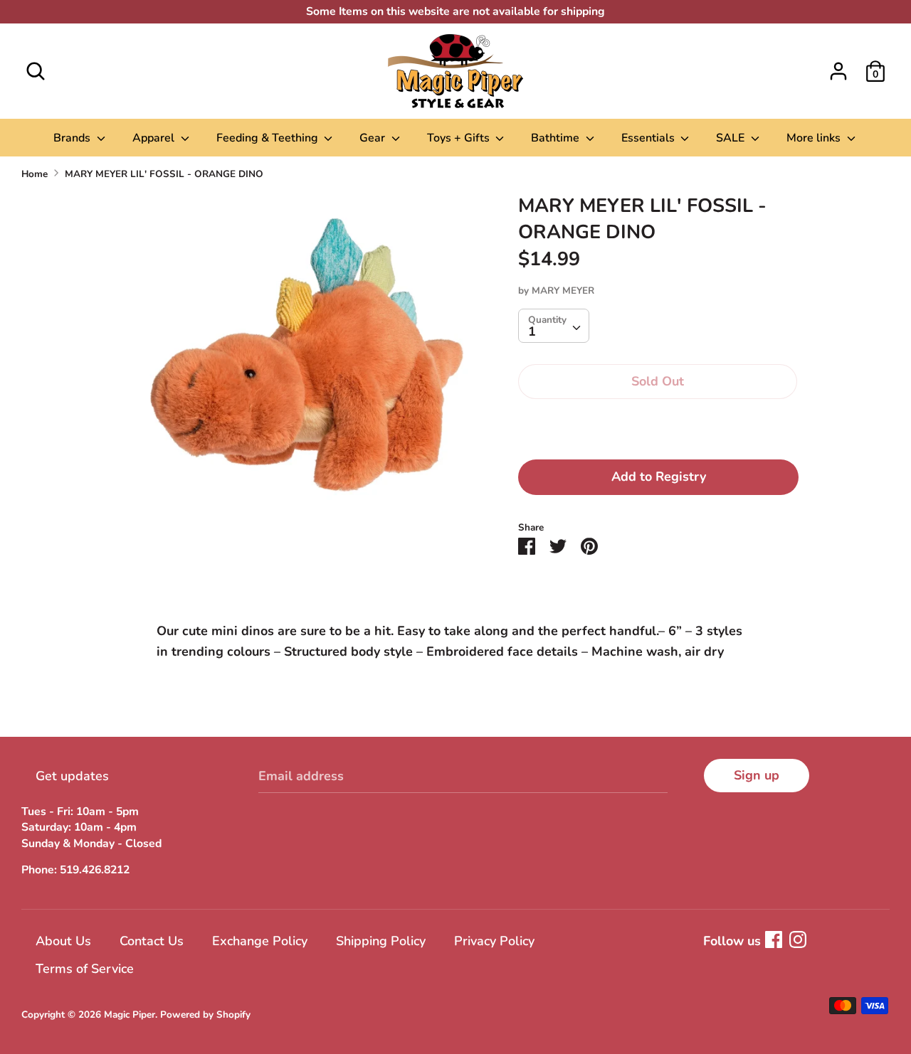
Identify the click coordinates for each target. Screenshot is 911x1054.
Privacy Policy (494, 940)
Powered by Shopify (205, 1014)
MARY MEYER (563, 290)
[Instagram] (797, 939)
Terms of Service (85, 968)
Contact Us (152, 940)
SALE (731, 138)
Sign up (756, 775)
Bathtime (556, 138)
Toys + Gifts (460, 138)
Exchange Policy (259, 940)
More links (814, 138)
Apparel (154, 138)
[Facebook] (773, 939)
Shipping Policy (381, 940)
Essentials (649, 138)
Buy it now (658, 425)
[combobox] (553, 326)
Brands (73, 138)
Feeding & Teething (268, 138)
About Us (63, 940)
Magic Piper (129, 1014)
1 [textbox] (532, 331)
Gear (373, 138)
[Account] (838, 66)
